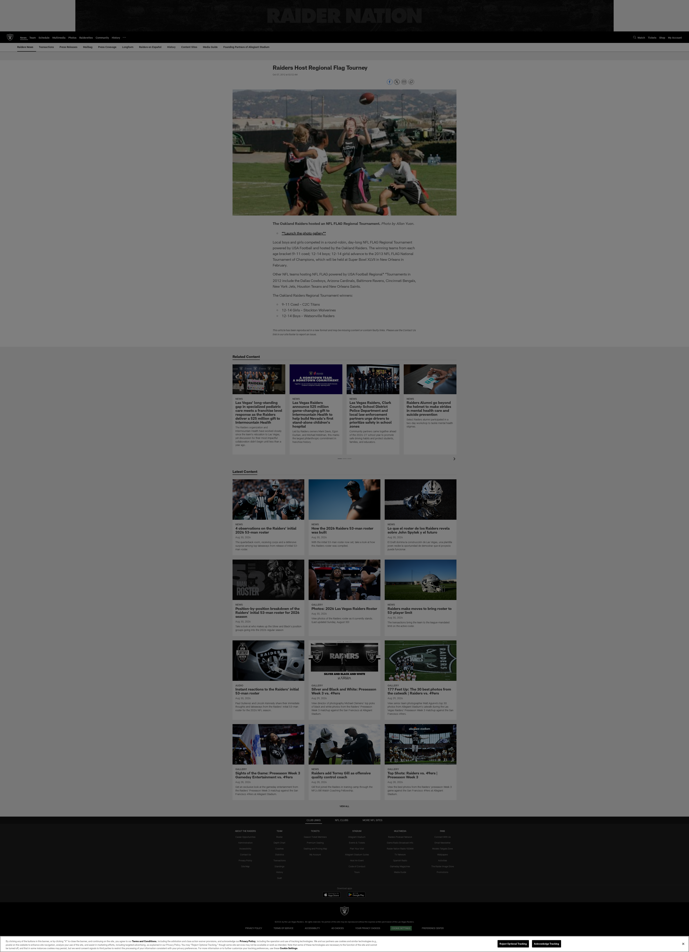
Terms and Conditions (144, 941)
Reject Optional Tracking (513, 943)
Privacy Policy (248, 941)
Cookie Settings (288, 948)
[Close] (683, 944)
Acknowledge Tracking (546, 943)
